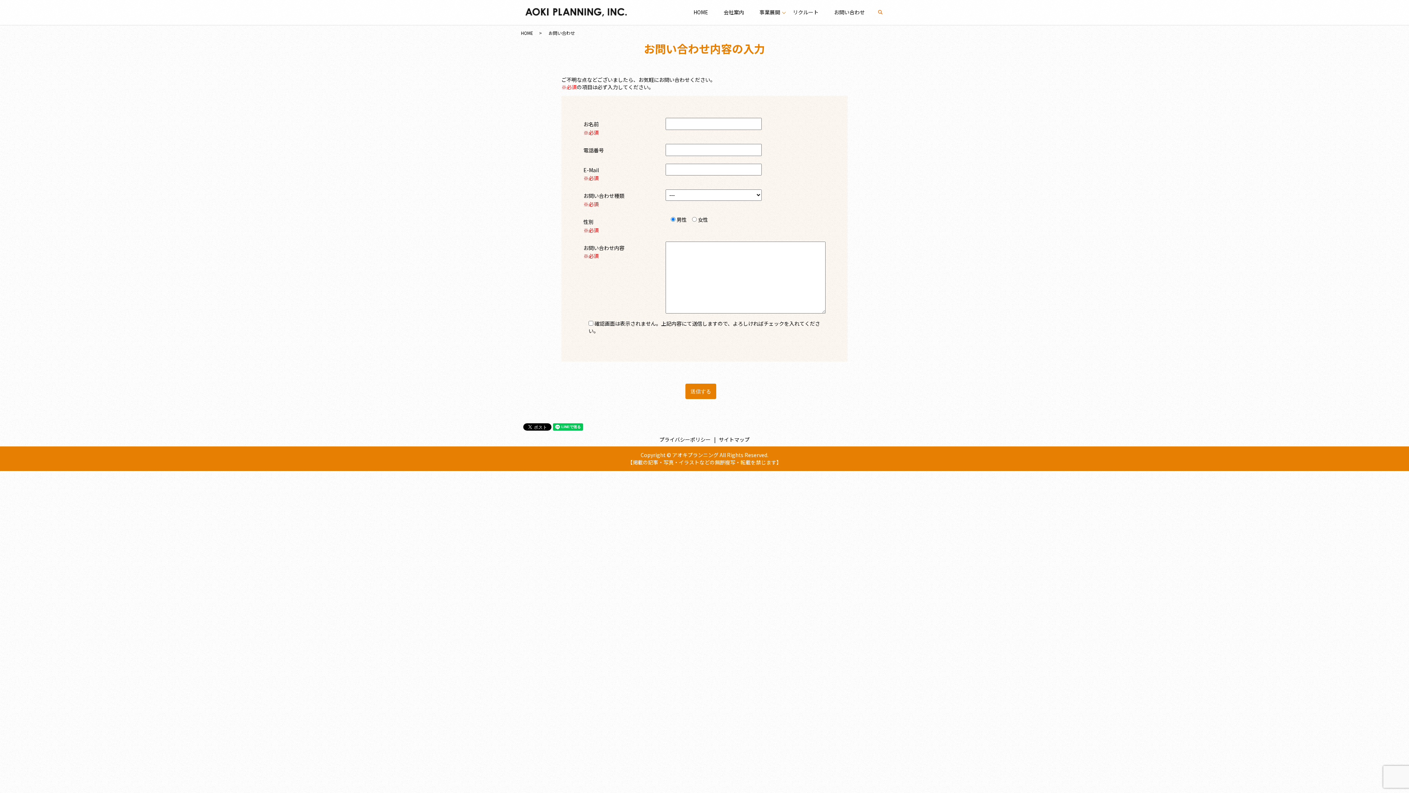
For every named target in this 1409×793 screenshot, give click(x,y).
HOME (700, 12)
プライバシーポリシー (685, 439)
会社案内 (734, 12)
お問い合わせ (849, 12)
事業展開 (770, 12)
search (884, 12)
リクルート (806, 12)
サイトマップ (734, 439)
